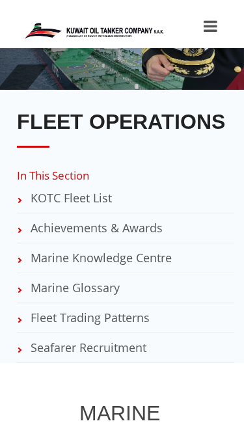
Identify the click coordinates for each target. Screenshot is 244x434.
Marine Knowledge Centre (99, 257)
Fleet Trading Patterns (88, 317)
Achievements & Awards (95, 228)
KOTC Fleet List (69, 198)
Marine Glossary (73, 287)
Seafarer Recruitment (86, 347)
